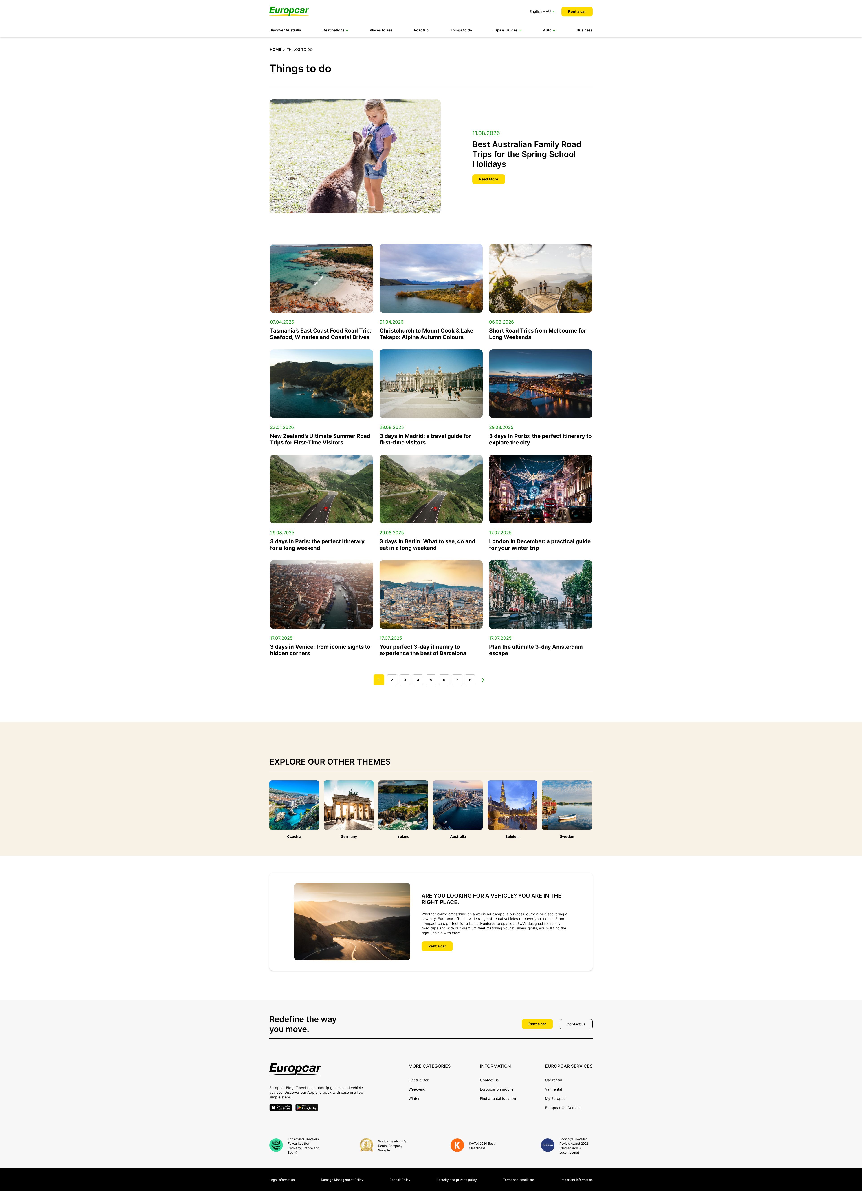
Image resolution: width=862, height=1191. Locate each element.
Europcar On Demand (563, 1107)
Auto (547, 30)
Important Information (577, 1180)
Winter (414, 1098)
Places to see (381, 30)
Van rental (553, 1089)
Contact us (576, 1024)
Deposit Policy (399, 1180)
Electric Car (419, 1080)
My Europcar (556, 1098)
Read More (488, 179)
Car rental (553, 1080)
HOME (275, 49)
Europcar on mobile (496, 1089)
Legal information (282, 1180)
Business (585, 30)
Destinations (334, 30)
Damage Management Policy (342, 1180)
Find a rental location (498, 1098)
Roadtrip (421, 30)
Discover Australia (285, 30)
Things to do (461, 30)
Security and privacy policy (457, 1180)
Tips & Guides (506, 30)
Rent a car (577, 11)
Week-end (417, 1089)
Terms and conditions (518, 1180)
